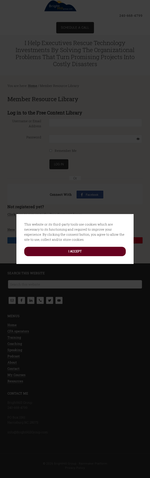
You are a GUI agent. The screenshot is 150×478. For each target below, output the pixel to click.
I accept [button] (75, 251)
